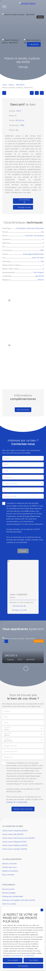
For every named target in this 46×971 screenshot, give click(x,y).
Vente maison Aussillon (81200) (14, 849)
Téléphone (8, 477)
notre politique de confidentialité (22, 956)
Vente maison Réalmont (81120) (15, 845)
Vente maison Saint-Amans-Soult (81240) (18, 838)
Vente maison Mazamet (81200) (15, 830)
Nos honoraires (8, 889)
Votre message (10, 496)
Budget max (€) (10, 746)
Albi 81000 (20, 85)
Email (6, 471)
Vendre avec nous (9, 867)
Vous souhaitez (8, 488)
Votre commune (10, 483)
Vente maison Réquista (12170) (14, 842)
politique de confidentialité (16, 542)
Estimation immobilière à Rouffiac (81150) (18, 900)
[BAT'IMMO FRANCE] (31, 6)
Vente (4, 85)
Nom (6, 465)
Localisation (7, 739)
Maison (11, 85)
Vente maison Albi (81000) (12, 834)
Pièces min (8, 757)
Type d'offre (7, 727)
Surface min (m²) (10, 751)
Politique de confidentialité (12, 896)
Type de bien (7, 733)
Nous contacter (8, 874)
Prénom (7, 458)
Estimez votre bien (9, 863)
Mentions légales (9, 893)
